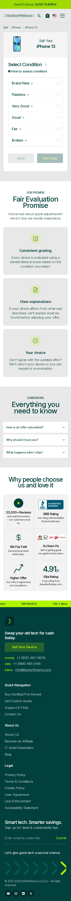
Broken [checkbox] (17, 140)
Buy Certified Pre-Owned (23, 694)
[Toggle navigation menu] (62, 16)
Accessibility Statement (21, 808)
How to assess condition (28, 71)
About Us (12, 735)
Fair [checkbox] (15, 129)
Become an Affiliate (19, 741)
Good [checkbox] (16, 118)
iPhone (16, 27)
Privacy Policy (15, 775)
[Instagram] (15, 893)
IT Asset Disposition (19, 748)
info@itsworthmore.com (33, 670)
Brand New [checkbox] (20, 83)
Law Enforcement (18, 801)
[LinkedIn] (23, 893)
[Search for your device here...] (39, 15)
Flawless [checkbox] (18, 95)
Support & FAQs (16, 708)
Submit (61, 838)
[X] (30, 893)
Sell (5, 27)
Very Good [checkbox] (20, 106)
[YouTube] (8, 893)
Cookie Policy (14, 788)
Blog (8, 754)
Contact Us (13, 714)
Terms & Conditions (19, 781)
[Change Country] (54, 16)
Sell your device (24, 647)
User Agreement (17, 795)
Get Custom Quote (18, 701)
